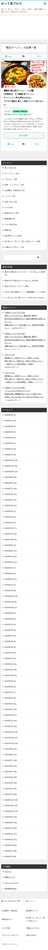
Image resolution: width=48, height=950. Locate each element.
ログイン (8, 871)
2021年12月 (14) (11, 732)
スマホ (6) (9, 207)
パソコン (8, 111)
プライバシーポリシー (10, 935)
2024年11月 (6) (10, 534)
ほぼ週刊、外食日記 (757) (15, 190)
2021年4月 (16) (11, 777)
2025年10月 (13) (11, 472)
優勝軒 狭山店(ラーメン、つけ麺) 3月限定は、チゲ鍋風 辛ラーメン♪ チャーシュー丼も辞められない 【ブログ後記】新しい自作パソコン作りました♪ (24, 98)
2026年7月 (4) (10, 421)
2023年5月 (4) (10, 636)
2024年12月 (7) (11, 528)
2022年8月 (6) (10, 687)
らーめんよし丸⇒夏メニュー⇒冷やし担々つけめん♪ (25, 298)
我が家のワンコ (32, 911)
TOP (12, 901)
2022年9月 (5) (10, 681)
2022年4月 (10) (11, 709)
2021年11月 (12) (11, 738)
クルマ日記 (6, 928)
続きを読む (24, 135)
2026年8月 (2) (10, 415)
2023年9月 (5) (10, 613)
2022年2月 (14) (11, 721)
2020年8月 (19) (11, 823)
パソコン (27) (10, 196)
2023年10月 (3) (11, 607)
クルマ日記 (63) (11, 224)
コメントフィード (11, 883)
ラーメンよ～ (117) (12, 173)
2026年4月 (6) (10, 438)
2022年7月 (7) (10, 692)
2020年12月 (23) (11, 800)
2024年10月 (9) (11, 540)
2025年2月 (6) (10, 517)
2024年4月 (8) (10, 573)
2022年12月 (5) (11, 664)
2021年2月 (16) (11, 789)
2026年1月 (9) (10, 455)
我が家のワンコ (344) (13, 236)
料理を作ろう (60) (12, 213)
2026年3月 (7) (10, 443)
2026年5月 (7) (10, 432)
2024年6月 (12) (11, 562)
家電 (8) (8, 230)
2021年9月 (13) (11, 749)
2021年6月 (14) (11, 766)
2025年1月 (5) (10, 523)
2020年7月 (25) (11, 828)
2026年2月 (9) (10, 449)
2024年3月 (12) (11, 579)
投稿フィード (10, 877)
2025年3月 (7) (10, 511)
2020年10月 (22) (11, 811)
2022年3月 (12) (11, 715)
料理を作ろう (7, 919)
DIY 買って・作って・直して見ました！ (18, 114)
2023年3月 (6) (10, 647)
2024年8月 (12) (11, 551)
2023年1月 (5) (10, 658)
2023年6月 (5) (10, 630)
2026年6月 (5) (10, 426)
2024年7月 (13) (11, 556)
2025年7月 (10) (11, 489)
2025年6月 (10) (11, 494)
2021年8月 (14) (11, 755)
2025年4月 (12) (11, 505)
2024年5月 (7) (10, 568)
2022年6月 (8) (10, 698)
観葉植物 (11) (10, 219)
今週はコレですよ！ (33, 928)
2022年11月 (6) (10, 670)
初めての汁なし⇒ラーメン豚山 (17, 286)
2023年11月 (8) (10, 602)
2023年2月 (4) (10, 653)
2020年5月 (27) (11, 839)
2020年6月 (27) (11, 834)
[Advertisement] (24, 27)
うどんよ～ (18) (11, 179)
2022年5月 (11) (10, 704)
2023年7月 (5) (10, 624)
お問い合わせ (31, 935)
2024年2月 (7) (10, 585)
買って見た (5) (10, 168)
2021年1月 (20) (11, 794)
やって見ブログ (11, 3)
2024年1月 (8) (10, 591)
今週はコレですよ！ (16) (14, 247)
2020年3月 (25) (11, 851)
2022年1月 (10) (11, 726)
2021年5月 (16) (11, 772)
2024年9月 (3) (10, 545)
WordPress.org (10, 888)
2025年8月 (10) (11, 483)
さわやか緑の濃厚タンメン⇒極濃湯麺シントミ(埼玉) (25, 292)
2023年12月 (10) (11, 596)
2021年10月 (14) (11, 743)
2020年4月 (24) (11, 845)
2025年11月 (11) (11, 466)
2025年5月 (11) (10, 500)
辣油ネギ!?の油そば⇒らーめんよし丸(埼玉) (21, 281)
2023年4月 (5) (10, 641)
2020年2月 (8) (10, 856)
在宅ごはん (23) (11, 202)
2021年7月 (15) (11, 760)
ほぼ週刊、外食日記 (20, 111)
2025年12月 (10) (11, 460)
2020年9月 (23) (11, 817)
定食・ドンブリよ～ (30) (14, 185)
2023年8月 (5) (10, 619)
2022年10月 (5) (11, 675)
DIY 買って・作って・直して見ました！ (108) (22, 241)
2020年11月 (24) (11, 806)
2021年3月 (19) (11, 783)
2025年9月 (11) (10, 477)
